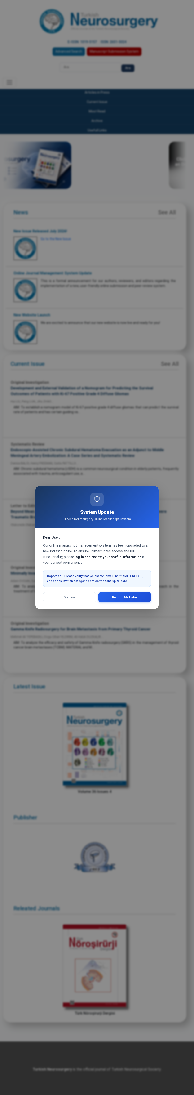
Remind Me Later (124, 597)
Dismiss (69, 597)
